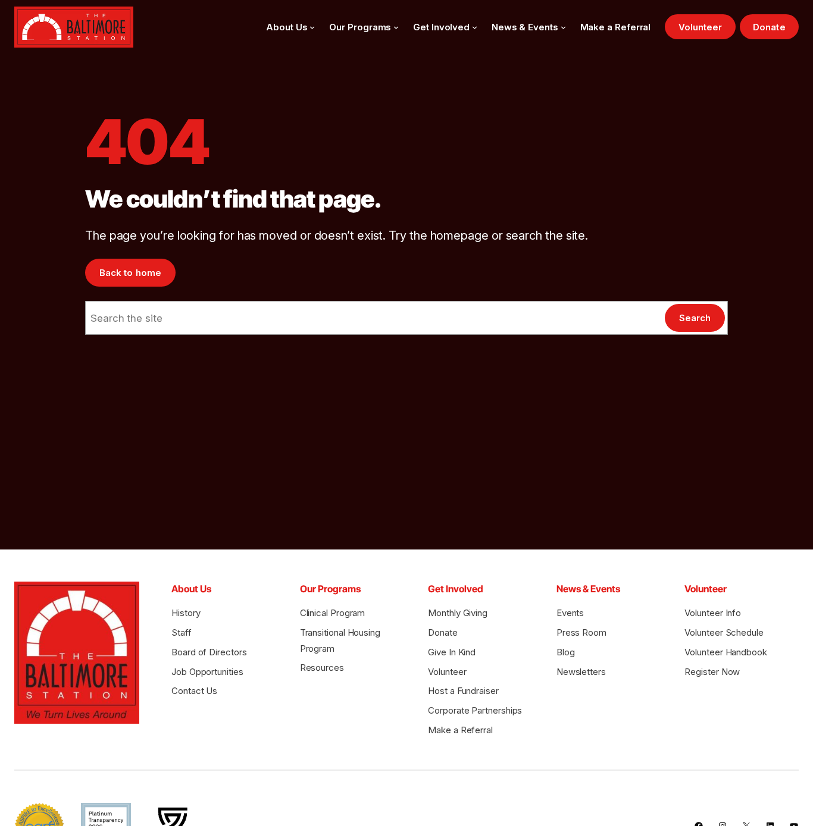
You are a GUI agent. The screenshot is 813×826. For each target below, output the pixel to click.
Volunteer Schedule (723, 632)
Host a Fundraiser (463, 690)
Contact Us (194, 690)
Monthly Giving (457, 612)
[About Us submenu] (312, 27)
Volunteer (700, 27)
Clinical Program (332, 612)
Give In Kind (452, 652)
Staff (181, 632)
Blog (565, 652)
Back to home (130, 272)
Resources (322, 667)
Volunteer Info (712, 612)
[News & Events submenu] (563, 27)
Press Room (581, 632)
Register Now (712, 671)
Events (570, 612)
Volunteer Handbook (725, 652)
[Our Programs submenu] (396, 27)
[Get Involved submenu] (474, 27)
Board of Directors (208, 652)
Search (695, 318)
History (185, 612)
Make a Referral (460, 730)
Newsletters (581, 671)
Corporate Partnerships (475, 710)
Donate (769, 27)
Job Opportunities (207, 671)
